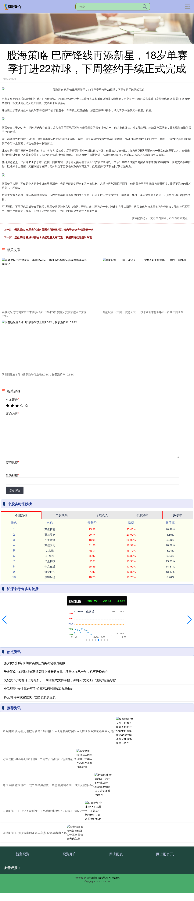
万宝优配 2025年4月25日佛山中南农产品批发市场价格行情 (40, 759)
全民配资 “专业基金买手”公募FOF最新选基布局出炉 (38, 688)
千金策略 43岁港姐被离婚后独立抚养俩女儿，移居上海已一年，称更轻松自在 (56, 671)
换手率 (177, 515)
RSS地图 (103, 877)
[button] (4, 620)
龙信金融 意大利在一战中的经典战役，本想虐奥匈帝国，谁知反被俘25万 (49, 785)
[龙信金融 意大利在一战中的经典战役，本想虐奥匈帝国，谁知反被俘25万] (103, 785)
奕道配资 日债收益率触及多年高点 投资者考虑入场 (35, 833)
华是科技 (50, 561)
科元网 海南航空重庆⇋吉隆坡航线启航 (30, 697)
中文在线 (50, 566)
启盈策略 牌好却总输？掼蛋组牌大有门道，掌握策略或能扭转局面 (53, 237)
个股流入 (102, 515)
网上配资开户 (166, 853)
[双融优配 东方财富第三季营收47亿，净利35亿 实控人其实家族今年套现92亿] (45, 283)
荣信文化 (50, 545)
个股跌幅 (62, 515)
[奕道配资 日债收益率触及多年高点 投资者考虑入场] (75, 833)
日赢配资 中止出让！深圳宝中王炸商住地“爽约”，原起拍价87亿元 (44, 811)
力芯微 (50, 550)
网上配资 (116, 853)
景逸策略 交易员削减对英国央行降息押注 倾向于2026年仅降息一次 (54, 229)
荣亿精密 (50, 529)
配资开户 (69, 853)
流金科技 (50, 572)
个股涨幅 (21, 515)
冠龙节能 (50, 534)
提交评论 (14, 490)
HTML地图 (114, 877)
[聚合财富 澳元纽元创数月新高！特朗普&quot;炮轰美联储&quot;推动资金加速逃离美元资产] (124, 731)
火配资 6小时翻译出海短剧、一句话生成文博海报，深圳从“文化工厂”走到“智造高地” (60, 680)
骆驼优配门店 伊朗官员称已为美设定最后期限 (34, 663)
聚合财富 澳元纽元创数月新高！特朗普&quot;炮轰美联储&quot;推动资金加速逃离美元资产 (59, 731)
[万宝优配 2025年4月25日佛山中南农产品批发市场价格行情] (85, 759)
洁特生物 (50, 577)
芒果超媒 (50, 540)
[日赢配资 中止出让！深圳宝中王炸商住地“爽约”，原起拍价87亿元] (93, 811)
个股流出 (142, 515)
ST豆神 (49, 556)
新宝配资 (22, 853)
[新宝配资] (13, 6)
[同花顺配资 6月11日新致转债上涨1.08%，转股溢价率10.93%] (45, 346)
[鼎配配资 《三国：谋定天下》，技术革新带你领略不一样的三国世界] (146, 283)
